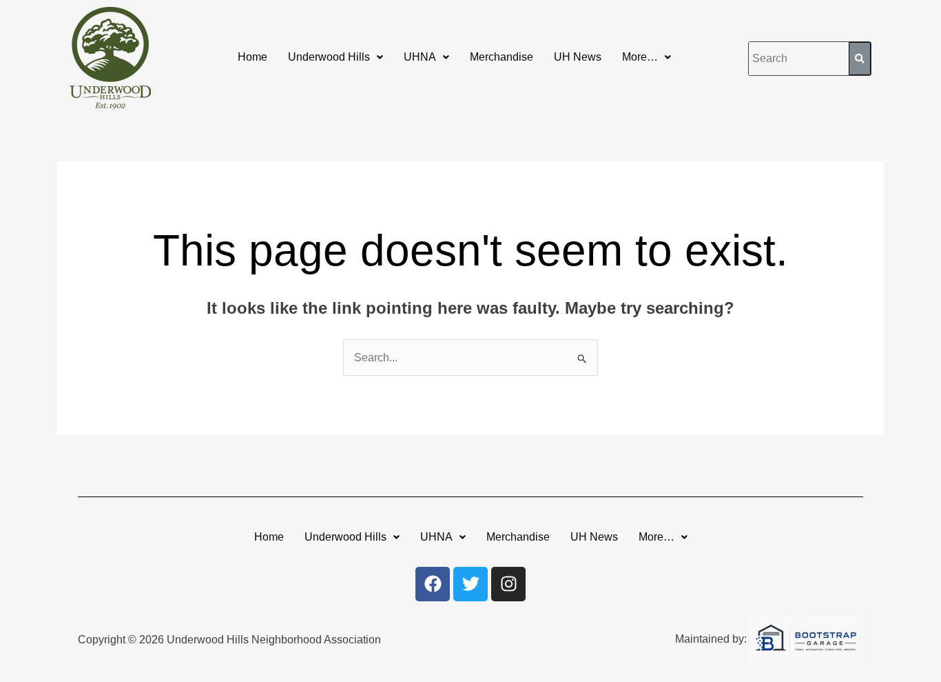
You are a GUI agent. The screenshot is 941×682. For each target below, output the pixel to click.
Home (252, 57)
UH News (577, 57)
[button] (335, 57)
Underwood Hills (329, 57)
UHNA (420, 57)
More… (640, 57)
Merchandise (501, 57)
